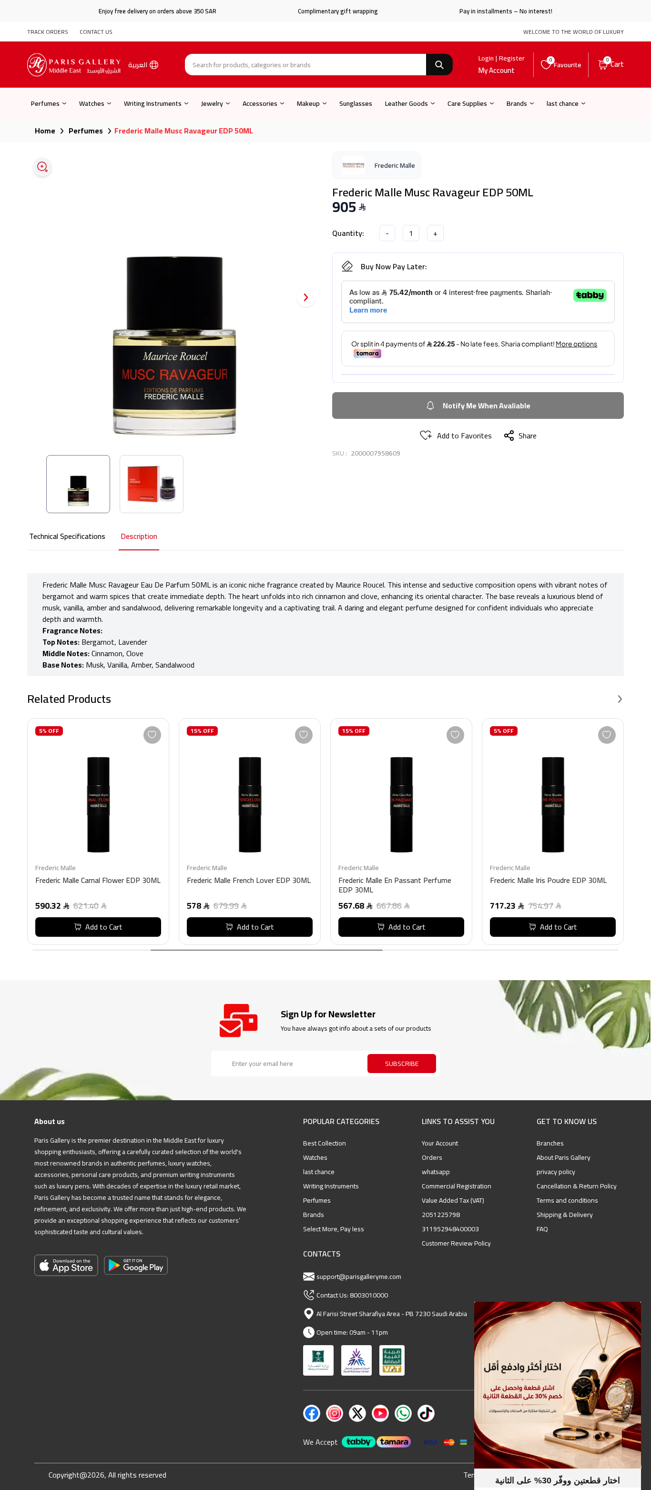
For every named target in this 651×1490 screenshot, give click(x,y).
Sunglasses (355, 103)
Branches (550, 1143)
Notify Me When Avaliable (486, 405)
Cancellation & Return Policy (577, 1186)
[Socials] (311, 1413)
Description (139, 536)
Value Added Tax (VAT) (453, 1200)
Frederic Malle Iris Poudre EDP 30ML (548, 881)
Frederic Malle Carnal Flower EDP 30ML (98, 881)
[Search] (439, 64)
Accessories (260, 103)
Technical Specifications (67, 536)
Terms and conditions (567, 1200)
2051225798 (441, 1214)
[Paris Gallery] (74, 65)
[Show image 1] (78, 484)
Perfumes (45, 103)
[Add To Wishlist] (152, 735)
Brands (517, 103)
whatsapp (436, 1171)
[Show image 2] (151, 484)
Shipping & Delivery (565, 1214)
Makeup (308, 103)
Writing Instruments (153, 103)
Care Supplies (467, 103)
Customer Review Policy (456, 1243)
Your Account (440, 1143)
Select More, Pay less (333, 1229)
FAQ (542, 1229)
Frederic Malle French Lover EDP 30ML (249, 881)
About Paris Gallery (563, 1157)
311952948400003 (450, 1229)
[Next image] (305, 297)
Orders (432, 1157)
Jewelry (212, 103)
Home (45, 130)
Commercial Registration (456, 1186)
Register (512, 58)
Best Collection (324, 1143)
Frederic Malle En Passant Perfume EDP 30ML (394, 886)
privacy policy (556, 1171)
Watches (91, 103)
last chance (563, 103)
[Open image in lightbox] (42, 166)
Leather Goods (406, 103)
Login (486, 58)
